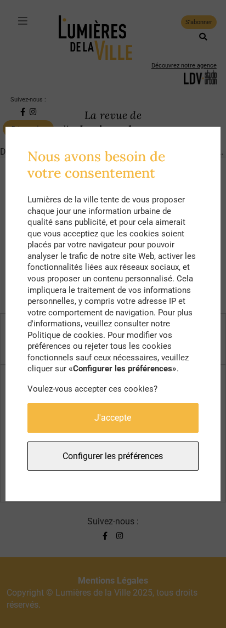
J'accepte (112, 417)
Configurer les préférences (113, 456)
